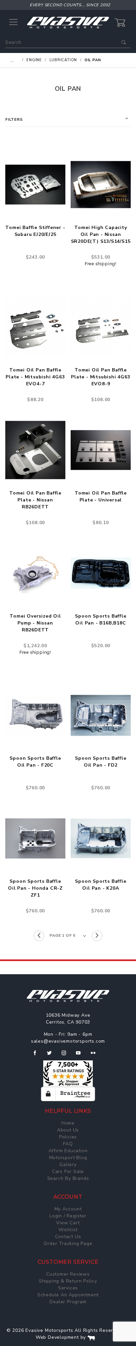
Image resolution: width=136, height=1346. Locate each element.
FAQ (68, 1144)
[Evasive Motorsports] (68, 22)
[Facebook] (37, 1055)
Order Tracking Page (68, 1243)
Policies (68, 1137)
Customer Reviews (68, 1274)
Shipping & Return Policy (68, 1281)
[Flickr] (96, 1055)
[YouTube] (81, 1055)
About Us (68, 1130)
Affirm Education (68, 1151)
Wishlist (68, 1230)
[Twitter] (52, 1055)
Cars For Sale (68, 1171)
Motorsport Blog (68, 1158)
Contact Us (68, 1236)
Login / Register (68, 1216)
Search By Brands (68, 1178)
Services (68, 1288)
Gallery (68, 1164)
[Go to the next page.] (97, 935)
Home (68, 1123)
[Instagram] (66, 1055)
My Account (68, 1209)
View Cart (68, 1223)
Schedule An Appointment (68, 1295)
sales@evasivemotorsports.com (68, 1041)
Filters (14, 119)
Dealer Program (68, 1302)
